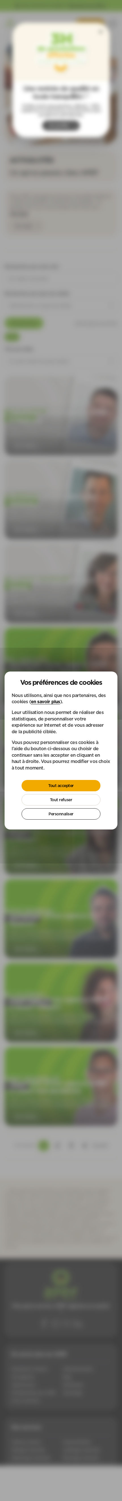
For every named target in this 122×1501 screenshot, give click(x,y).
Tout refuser (61, 800)
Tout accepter (61, 785)
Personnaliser (61, 814)
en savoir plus (45, 701)
